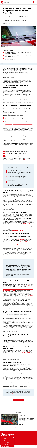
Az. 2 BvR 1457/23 (25, 285)
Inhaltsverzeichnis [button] (4, 63)
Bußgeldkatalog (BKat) (8, 227)
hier (12, 393)
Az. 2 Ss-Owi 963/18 (26, 352)
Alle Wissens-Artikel (18, 400)
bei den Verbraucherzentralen (17, 230)
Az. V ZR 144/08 (20, 239)
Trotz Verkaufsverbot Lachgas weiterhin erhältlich (25, 416)
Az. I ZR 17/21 (17, 328)
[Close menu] (13, 437)
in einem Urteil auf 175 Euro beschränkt (19, 241)
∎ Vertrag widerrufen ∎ (23, 447)
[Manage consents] (35, 446)
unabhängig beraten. (17, 244)
